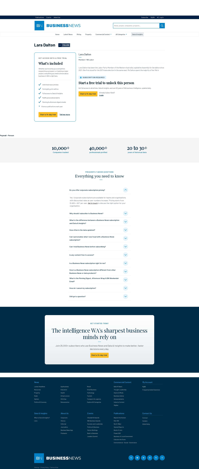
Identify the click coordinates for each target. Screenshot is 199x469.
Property (88, 34)
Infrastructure (65, 396)
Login (101, 95)
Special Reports (119, 427)
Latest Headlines (39, 386)
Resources (37, 390)
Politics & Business (93, 427)
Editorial (63, 424)
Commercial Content (103, 34)
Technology (90, 393)
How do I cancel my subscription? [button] (82, 288)
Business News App (67, 430)
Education (64, 390)
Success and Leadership (95, 424)
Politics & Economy (40, 402)
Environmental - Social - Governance (125, 442)
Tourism (89, 396)
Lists (35, 421)
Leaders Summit (92, 436)
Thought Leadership (120, 390)
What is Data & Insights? (42, 418)
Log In (161, 17)
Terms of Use (54, 467)
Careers (144, 421)
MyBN (153, 17)
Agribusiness (65, 386)
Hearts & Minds (118, 393)
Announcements (119, 399)
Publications (39, 17)
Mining (79, 34)
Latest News (68, 34)
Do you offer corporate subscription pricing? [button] (87, 190)
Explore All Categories (94, 402)
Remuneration (65, 402)
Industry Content (119, 402)
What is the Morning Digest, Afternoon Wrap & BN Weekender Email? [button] (94, 280)
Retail (89, 386)
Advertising (146, 424)
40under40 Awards (93, 418)
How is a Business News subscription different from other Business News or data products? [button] (92, 271)
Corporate (64, 418)
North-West (117, 424)
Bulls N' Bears (118, 386)
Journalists (64, 427)
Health (63, 393)
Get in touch (93, 203)
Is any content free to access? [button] (81, 255)
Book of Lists (118, 430)
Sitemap (36, 467)
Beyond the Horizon (120, 418)
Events (48, 17)
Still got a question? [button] (77, 296)
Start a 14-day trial (48, 114)
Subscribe (144, 17)
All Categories (120, 34)
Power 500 (117, 433)
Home (57, 34)
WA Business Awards (93, 421)
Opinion (36, 399)
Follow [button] (66, 45)
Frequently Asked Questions (151, 390)
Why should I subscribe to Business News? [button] (86, 213)
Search (162, 25)
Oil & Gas (63, 399)
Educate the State (120, 439)
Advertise (57, 17)
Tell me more (64, 114)
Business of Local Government (123, 436)
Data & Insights (137, 34)
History (63, 421)
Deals (36, 396)
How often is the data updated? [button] (82, 230)
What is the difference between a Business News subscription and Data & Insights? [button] (94, 221)
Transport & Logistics (94, 399)
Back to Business (92, 433)
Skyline (116, 405)
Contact (145, 418)
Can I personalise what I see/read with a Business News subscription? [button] (91, 238)
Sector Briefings (92, 430)
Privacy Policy (45, 467)
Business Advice (119, 396)
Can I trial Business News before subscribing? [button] (87, 246)
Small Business (91, 390)
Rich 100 (116, 421)
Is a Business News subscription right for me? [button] (87, 263)
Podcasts (64, 433)
